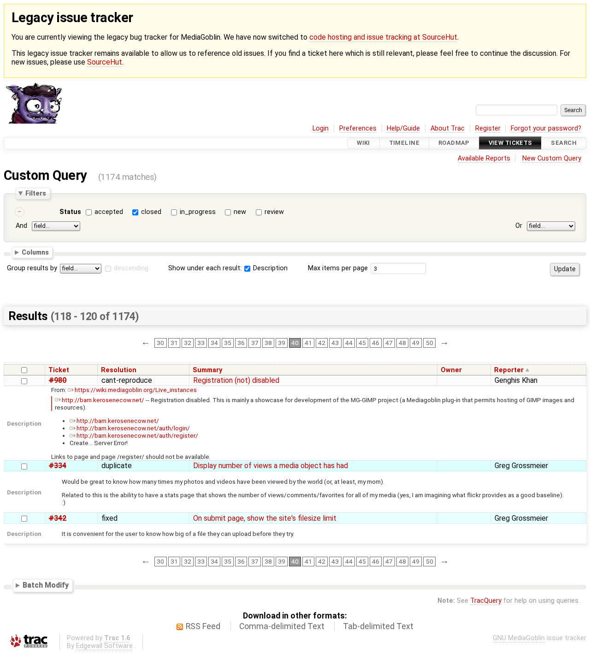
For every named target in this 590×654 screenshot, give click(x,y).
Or (518, 226)
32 (187, 342)
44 (349, 342)
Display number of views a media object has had (270, 465)
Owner (451, 370)
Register (488, 128)
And (21, 226)
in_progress (198, 212)
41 (308, 342)
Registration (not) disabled (236, 380)
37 (255, 342)
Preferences (358, 128)
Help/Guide (403, 128)
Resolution (118, 370)
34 (214, 342)
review (274, 212)
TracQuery (486, 601)
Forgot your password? (546, 128)
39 (281, 342)
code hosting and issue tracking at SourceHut (383, 37)
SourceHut (104, 62)
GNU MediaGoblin (519, 638)
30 (160, 342)
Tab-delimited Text (378, 626)
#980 (57, 380)
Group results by (32, 268)
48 (402, 342)
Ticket (58, 370)
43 (335, 342)
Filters (35, 193)
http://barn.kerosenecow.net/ (103, 400)
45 (362, 342)
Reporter (509, 370)
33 (201, 342)
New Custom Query (551, 158)
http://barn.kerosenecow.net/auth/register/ (137, 435)
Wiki (363, 143)
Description (269, 268)
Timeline (404, 143)
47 (389, 342)
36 (241, 342)
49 (415, 342)
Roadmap (454, 143)
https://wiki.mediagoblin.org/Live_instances (136, 389)
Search (564, 143)
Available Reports (484, 158)
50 (429, 342)
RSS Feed (203, 626)
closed (151, 212)
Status (70, 212)
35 (227, 342)
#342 (57, 518)
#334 (57, 465)
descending (131, 268)
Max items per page (338, 268)
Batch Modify (46, 585)
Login (321, 128)
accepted (108, 212)
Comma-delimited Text (281, 626)
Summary (207, 370)
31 (174, 342)
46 (375, 342)
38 (268, 342)
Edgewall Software (104, 646)
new (240, 212)
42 (321, 342)
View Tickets (510, 143)
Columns (35, 252)
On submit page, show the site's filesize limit (264, 518)
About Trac (448, 128)
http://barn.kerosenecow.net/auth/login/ (133, 428)
